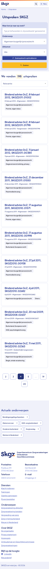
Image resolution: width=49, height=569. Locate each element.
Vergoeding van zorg (10, 515)
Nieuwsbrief (6, 557)
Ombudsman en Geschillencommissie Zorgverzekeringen (17, 544)
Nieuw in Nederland (9, 522)
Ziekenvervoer (8, 423)
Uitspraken (12, 9)
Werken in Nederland (10, 435)
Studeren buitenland (10, 429)
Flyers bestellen (8, 499)
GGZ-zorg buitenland (30, 423)
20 (24, 384)
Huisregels (5, 538)
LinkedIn (8, 554)
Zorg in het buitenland (10, 519)
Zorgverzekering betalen (11, 511)
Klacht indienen (7, 488)
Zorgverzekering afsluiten (12, 508)
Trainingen (5, 492)
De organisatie (7, 531)
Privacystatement (8, 534)
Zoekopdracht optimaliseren (26, 58)
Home (3, 9)
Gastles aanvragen (9, 495)
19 (43, 376)
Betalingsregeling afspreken (13, 417)
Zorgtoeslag (30, 429)
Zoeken (26, 65)
